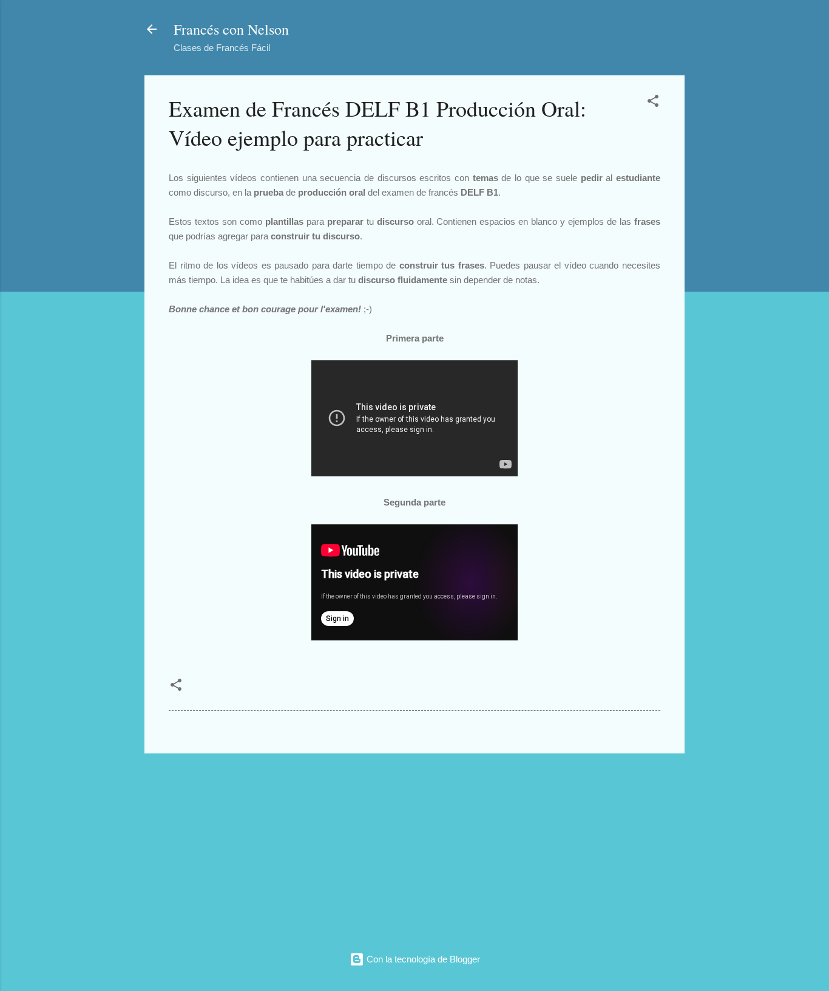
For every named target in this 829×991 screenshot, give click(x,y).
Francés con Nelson (231, 29)
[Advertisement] (414, 848)
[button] (653, 103)
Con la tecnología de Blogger (422, 959)
